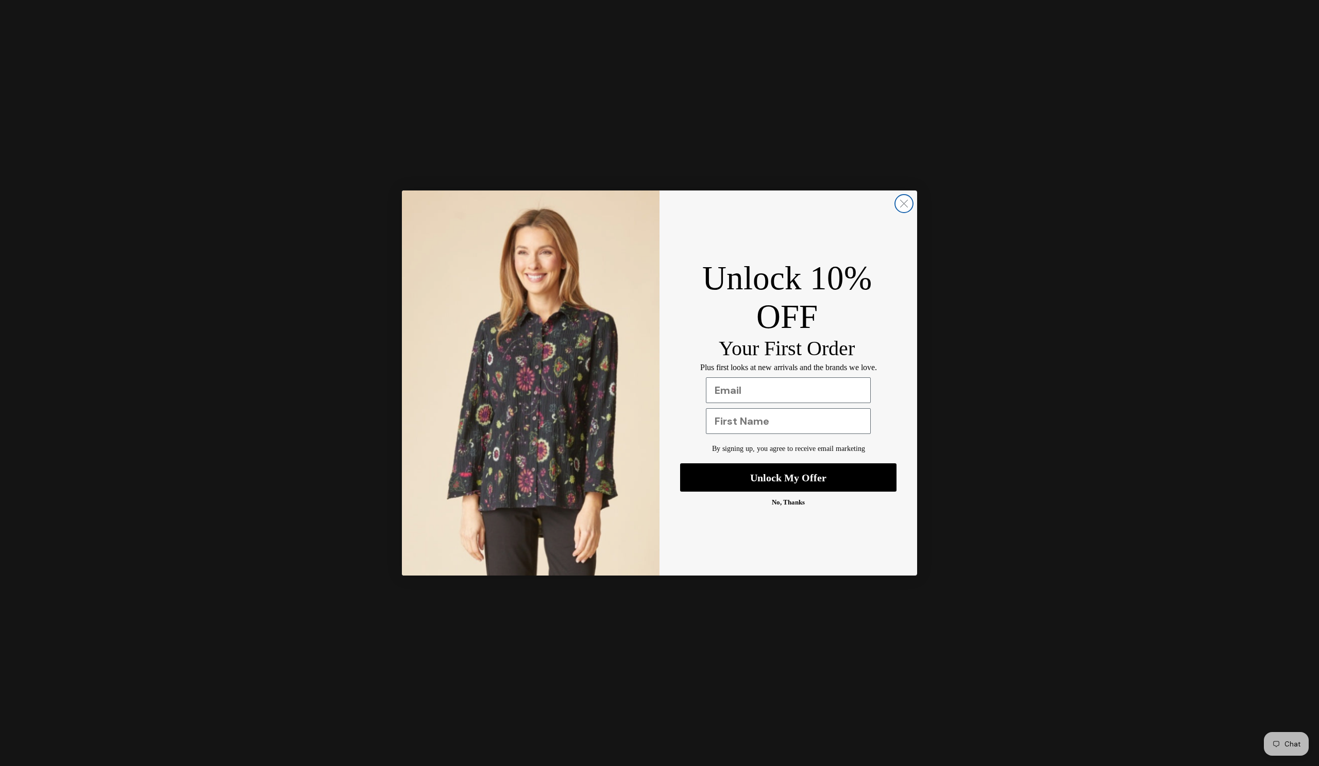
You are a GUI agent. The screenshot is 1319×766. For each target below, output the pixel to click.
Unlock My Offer (788, 477)
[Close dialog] (904, 204)
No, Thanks (788, 502)
